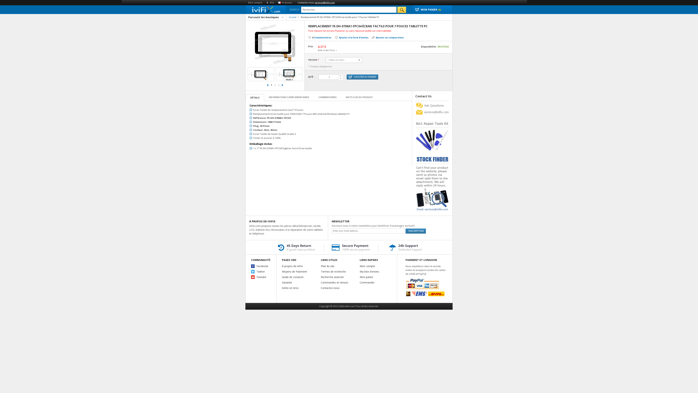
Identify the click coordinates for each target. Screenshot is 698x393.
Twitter (260, 271)
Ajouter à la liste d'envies (353, 37)
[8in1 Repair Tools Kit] (432, 116)
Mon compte (255, 2)
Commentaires (321, 37)
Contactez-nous (330, 288)
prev (267, 85)
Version (312, 59)
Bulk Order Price (326, 50)
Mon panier (366, 277)
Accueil (292, 17)
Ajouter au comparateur (390, 37)
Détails (254, 97)
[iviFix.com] (265, 9)
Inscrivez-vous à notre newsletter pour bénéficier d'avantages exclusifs (373, 225)
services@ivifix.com (325, 2)
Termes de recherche (333, 271)
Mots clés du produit (359, 97)
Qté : (311, 76)
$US (272, 2)
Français (287, 2)
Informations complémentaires (289, 97)
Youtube (261, 277)
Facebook (262, 266)
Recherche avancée (332, 277)
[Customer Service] (432, 110)
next (282, 85)
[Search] (401, 10)
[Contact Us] (432, 102)
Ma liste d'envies (369, 271)
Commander (367, 282)
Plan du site (327, 266)
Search (294, 9)
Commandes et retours (334, 282)
